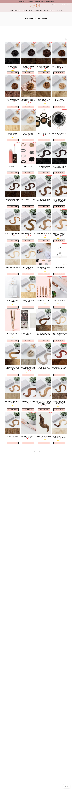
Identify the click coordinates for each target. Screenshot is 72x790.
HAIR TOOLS (17, 10)
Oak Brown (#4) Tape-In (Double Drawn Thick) (43, 200)
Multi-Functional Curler (44, 300)
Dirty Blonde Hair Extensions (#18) (59, 100)
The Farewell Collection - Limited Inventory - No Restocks (36, 2)
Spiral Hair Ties (28, 166)
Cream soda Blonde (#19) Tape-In (12, 402)
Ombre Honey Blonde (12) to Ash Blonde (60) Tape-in (59, 334)
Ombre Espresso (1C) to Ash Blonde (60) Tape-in (59, 437)
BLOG (58, 10)
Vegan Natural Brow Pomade (44, 134)
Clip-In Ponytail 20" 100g (44, 436)
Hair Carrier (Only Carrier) (12, 301)
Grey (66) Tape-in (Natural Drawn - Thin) (43, 368)
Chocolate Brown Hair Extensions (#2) (59, 67)
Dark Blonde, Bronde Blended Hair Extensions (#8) (28, 100)
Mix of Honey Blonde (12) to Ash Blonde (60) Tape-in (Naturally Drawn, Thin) (43, 403)
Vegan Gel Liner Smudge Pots (59, 134)
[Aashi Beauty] (35, 5)
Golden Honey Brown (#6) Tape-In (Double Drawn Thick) (59, 200)
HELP (45, 10)
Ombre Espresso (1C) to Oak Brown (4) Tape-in (43, 334)
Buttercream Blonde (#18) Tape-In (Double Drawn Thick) (59, 234)
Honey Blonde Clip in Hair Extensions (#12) (44, 100)
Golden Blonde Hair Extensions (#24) (13, 134)
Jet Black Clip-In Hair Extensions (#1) (13, 67)
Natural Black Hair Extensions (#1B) (28, 67)
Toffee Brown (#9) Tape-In (28, 234)
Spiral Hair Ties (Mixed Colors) (43, 268)
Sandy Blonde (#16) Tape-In (44, 234)
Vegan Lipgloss (12, 166)
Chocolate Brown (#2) (28, 199)
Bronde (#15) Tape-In (12, 436)
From (12, 68)
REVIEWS (52, 10)
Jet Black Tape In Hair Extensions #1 (44, 167)
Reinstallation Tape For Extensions (28, 334)
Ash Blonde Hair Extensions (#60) (28, 134)
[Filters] (65, 39)
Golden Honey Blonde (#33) (28, 402)
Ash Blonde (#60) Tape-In (13, 267)
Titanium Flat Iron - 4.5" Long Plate (28, 437)
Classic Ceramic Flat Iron (13, 334)
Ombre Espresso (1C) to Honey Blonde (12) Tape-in (12, 368)
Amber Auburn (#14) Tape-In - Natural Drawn (59, 368)
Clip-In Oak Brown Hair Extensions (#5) (12, 100)
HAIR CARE (39, 10)
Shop (11, 10)
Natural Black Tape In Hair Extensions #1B (59, 167)
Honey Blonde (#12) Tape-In (12, 234)
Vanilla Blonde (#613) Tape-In (28, 268)
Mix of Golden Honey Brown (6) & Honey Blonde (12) (59, 402)
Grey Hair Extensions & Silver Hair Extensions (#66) (28, 368)
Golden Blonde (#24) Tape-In (28, 301)
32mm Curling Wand (59, 300)
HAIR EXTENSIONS (27, 10)
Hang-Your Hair (59, 267)
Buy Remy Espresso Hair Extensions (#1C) (43, 67)
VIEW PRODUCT (13, 73)
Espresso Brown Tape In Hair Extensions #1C (12, 200)
